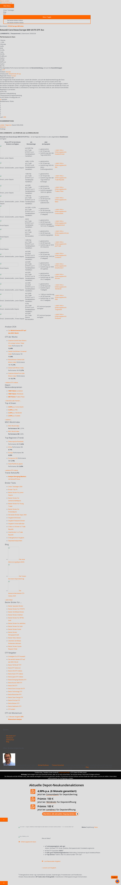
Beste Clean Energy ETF (15, 697)
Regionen (8, 125)
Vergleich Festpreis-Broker (16, 521)
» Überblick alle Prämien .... (13, 401)
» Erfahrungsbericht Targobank (60, 307)
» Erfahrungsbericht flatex (60, 200)
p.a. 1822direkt (15, 413)
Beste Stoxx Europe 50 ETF (16, 688)
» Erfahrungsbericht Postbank (60, 316)
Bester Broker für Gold (15, 626)
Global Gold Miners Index (16, 368)
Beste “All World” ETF (14, 665)
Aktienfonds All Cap (15, 74)
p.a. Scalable (14, 416)
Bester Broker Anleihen (15, 615)
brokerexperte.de (64, 772)
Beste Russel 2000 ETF (15, 683)
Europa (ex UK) (12, 458)
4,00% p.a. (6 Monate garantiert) (56, 791)
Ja (0, 99)
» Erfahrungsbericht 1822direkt (60, 287)
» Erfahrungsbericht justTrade (60, 244)
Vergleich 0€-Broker (14, 518)
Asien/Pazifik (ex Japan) (15, 464)
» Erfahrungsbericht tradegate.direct (60, 223)
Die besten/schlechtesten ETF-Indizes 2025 (16, 593)
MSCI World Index (13, 426)
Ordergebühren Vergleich (16, 538)
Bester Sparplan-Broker (15, 606)
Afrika (10, 447)
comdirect (15, 391)
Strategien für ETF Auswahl (16, 656)
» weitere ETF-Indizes (11, 382)
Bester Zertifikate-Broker (16, 612)
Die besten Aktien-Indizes (15, 20)
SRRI (4, 117)
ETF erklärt (11, 709)
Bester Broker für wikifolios (16, 623)
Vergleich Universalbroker (16, 524)
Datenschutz (10, 740)
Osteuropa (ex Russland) (15, 441)
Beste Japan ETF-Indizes (15, 677)
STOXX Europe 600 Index (16, 26)
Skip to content (4, 1)
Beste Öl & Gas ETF (14, 700)
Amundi (8, 72)
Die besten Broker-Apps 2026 (17, 515)
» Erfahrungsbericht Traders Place (60, 189)
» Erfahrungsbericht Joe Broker (62, 233)
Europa (13, 76)
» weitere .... (8, 420)
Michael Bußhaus (43, 765)
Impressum (9, 738)
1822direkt (15, 394)
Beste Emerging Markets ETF (17, 680)
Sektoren (3, 127)
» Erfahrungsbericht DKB (60, 297)
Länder (2, 125)
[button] (60, 814)
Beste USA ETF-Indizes (15, 671)
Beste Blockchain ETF (14, 694)
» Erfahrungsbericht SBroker (60, 276)
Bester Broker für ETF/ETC (16, 609)
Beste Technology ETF (15, 691)
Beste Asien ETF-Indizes (15, 674)
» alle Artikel (8, 600)
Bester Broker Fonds (14, 629)
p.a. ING (13, 410)
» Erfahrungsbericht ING (60, 165)
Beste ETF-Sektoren (14, 668)
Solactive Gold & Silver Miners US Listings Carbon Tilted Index (17, 343)
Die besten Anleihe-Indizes (15, 23)
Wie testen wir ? (11, 736)
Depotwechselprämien (15, 541)
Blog (4, 12)
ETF (3, 70)
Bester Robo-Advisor (14, 638)
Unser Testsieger (8, 10)
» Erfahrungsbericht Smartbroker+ (60, 266)
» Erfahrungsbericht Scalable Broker (60, 152)
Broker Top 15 (12, 489)
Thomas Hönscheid (58, 765)
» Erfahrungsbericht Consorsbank (60, 211)
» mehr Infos (59, 150)
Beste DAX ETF (12, 686)
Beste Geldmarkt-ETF (14, 706)
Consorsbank (52, 794)
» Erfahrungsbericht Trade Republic (60, 178)
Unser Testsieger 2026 (15, 486)
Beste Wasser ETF (13, 703)
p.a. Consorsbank (15, 407)
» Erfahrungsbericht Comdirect (60, 255)
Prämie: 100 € (45, 798)
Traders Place (16, 397)
